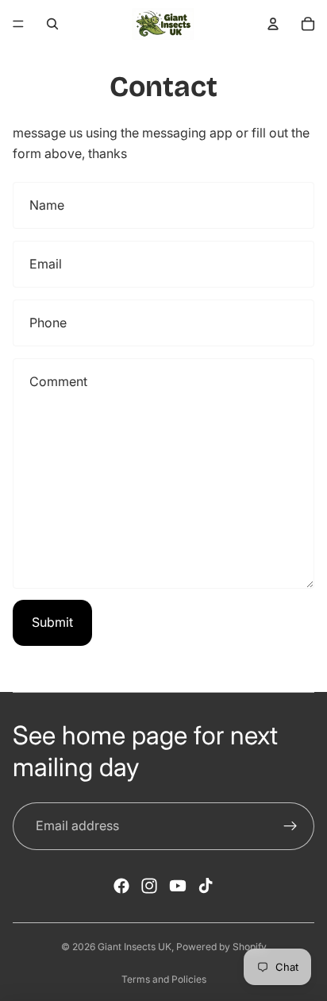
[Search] (52, 23)
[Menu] (18, 24)
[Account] (273, 23)
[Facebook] (121, 885)
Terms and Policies (163, 979)
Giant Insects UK (134, 947)
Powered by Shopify (221, 947)
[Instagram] (149, 885)
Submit (52, 622)
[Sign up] (290, 826)
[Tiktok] (205, 885)
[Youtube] (177, 885)
